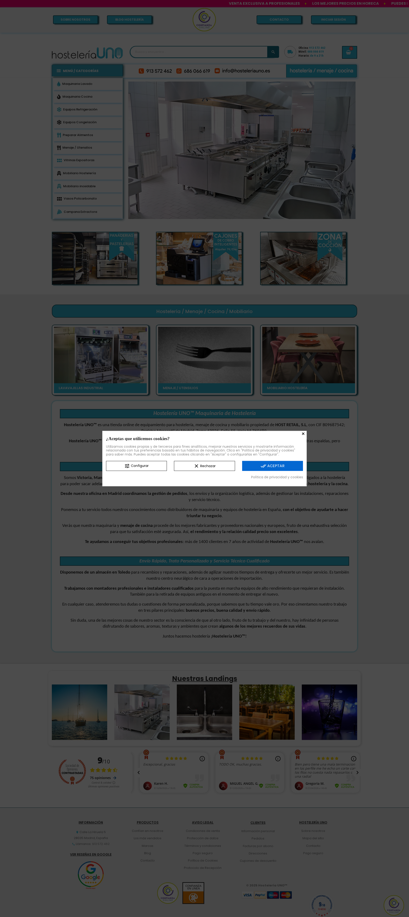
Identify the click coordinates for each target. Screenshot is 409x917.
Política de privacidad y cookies (277, 477)
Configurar (136, 466)
